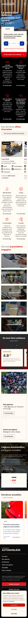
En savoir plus (7, 213)
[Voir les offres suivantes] (6, 137)
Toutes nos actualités (8, 497)
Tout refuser (14, 609)
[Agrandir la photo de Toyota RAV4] (19, 143)
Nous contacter (6, 570)
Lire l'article (15, 537)
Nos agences (6, 559)
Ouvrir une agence (7, 564)
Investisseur (5, 562)
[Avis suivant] (16, 345)
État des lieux (7, 192)
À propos (4, 556)
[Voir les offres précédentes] (2, 137)
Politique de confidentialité (8, 601)
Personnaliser (14, 613)
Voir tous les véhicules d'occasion (14, 133)
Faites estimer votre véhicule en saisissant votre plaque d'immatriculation (13, 36)
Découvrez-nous (7, 469)
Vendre (7, 29)
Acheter (20, 29)
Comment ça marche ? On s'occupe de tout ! (14, 48)
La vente (21, 223)
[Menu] (24, 3)
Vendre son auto (14, 584)
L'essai (21, 192)
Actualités (5, 567)
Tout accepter (14, 605)
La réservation (7, 223)
